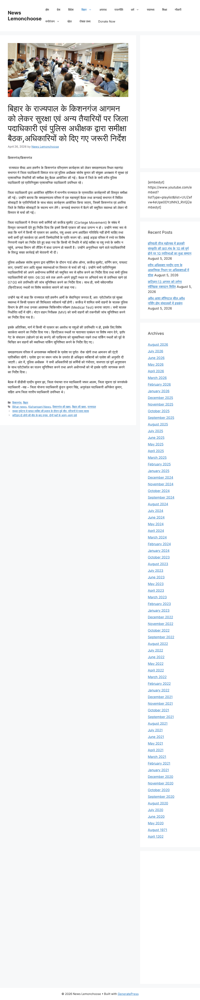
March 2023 (157, 597)
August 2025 (158, 424)
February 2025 (159, 464)
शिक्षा (164, 10)
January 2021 (158, 770)
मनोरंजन (50, 21)
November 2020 (160, 783)
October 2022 (159, 630)
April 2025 (156, 451)
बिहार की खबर (79, 406)
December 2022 (160, 617)
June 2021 (156, 737)
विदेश (71, 10)
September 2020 (161, 797)
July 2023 (155, 571)
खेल (69, 21)
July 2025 (155, 431)
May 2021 (155, 743)
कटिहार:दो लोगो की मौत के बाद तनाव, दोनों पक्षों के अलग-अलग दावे (44, 415)
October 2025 (159, 411)
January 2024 (159, 551)
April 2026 (156, 371)
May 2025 (155, 444)
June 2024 (156, 517)
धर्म (132, 10)
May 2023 (156, 584)
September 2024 (161, 497)
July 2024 (155, 511)
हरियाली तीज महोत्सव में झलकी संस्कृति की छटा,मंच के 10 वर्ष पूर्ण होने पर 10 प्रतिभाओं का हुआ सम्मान (169, 248)
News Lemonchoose (25, 16)
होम (47, 10)
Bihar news (19, 406)
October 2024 (159, 491)
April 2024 (156, 531)
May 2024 (156, 524)
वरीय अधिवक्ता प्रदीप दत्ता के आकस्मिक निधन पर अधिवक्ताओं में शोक (168, 270)
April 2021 (155, 750)
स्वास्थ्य (150, 10)
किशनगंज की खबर (62, 406)
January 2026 (159, 391)
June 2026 (156, 358)
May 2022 (155, 664)
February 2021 (159, 763)
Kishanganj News (39, 406)
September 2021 (161, 717)
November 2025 (160, 404)
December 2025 (160, 398)
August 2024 (158, 504)
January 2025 (158, 471)
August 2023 (158, 564)
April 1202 (155, 836)
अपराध (103, 10)
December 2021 (160, 697)
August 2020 (158, 803)
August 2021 (158, 723)
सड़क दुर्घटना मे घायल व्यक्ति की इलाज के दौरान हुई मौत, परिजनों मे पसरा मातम (50, 411)
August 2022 (158, 644)
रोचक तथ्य (84, 21)
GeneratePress (128, 994)
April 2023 (156, 590)
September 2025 (161, 418)
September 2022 (161, 637)
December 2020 (160, 777)
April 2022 (156, 670)
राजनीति (118, 10)
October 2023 (159, 557)
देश (58, 10)
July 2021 (155, 730)
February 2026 (159, 384)
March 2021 (157, 757)
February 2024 (159, 544)
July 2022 (155, 650)
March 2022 (157, 677)
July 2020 (155, 810)
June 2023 (156, 577)
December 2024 (160, 477)
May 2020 (156, 823)
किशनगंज (16, 402)
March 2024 (157, 537)
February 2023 (159, 604)
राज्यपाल (92, 406)
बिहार (84, 10)
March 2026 (157, 378)
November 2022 (160, 624)
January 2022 (158, 690)
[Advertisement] (170, 101)
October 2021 (158, 710)
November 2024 (160, 484)
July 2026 (155, 351)
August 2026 (158, 344)
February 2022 (159, 684)
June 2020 (156, 817)
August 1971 (157, 830)
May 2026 (156, 364)
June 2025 (156, 438)
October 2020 (159, 790)
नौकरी (178, 10)
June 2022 (156, 657)
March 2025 (157, 458)
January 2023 (159, 610)
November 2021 (160, 704)
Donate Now (106, 21)
